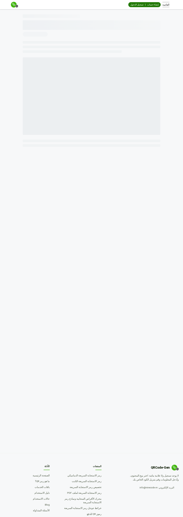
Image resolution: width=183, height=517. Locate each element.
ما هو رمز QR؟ (41, 481)
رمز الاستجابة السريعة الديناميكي (83, 475)
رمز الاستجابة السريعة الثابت (85, 481)
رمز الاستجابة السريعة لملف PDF (83, 492)
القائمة (165, 4)
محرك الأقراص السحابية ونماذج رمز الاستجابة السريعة (79, 500)
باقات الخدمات (41, 487)
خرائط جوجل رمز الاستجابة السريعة (82, 508)
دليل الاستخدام (41, 492)
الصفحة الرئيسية (40, 475)
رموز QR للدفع (93, 514)
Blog (46, 504)
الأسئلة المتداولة (40, 510)
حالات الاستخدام (40, 498)
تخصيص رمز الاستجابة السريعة (84, 487)
